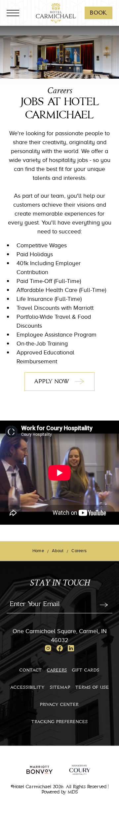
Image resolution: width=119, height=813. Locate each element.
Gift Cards (85, 670)
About (57, 550)
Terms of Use (92, 687)
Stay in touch (60, 583)
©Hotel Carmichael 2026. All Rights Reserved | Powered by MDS (59, 789)
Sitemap (60, 687)
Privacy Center (59, 704)
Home (38, 550)
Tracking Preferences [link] (59, 721)
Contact (31, 670)
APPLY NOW (62, 384)
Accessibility (27, 687)
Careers (57, 670)
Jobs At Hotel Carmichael (59, 109)
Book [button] (101, 13)
